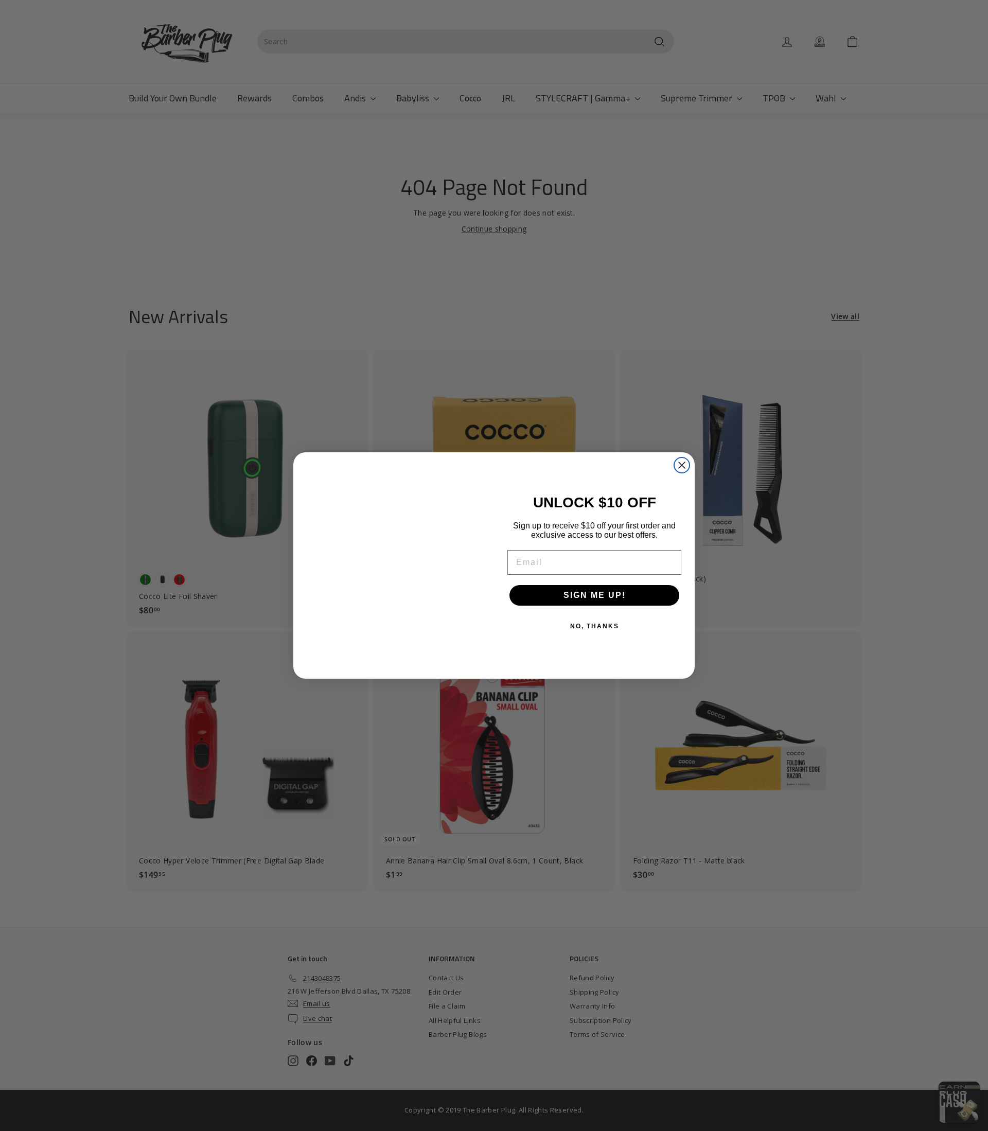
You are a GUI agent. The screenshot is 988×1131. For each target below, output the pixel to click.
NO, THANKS (594, 626)
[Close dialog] (682, 465)
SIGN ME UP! (594, 595)
